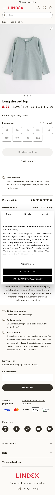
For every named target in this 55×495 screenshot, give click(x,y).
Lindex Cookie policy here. (23, 254)
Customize (26, 264)
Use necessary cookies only (27, 279)
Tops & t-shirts (16, 22)
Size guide (48, 123)
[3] (31, 96)
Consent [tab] (10, 214)
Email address (9, 371)
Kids (4, 22)
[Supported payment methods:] (27, 410)
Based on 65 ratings (43, 207)
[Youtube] (39, 429)
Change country (30, 488)
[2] (27, 96)
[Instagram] (5, 429)
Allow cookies (27, 271)
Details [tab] (27, 214)
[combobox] (27, 15)
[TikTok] (27, 429)
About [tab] (45, 214)
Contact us (15, 483)
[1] (24, 96)
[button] (27, 59)
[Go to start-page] (15, 7)
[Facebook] (16, 429)
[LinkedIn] (50, 429)
